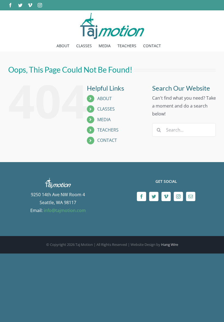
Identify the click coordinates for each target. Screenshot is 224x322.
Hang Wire (169, 244)
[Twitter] (153, 196)
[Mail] (190, 196)
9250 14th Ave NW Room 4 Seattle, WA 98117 (58, 198)
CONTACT (107, 140)
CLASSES (106, 109)
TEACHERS (108, 130)
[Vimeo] (166, 196)
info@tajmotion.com (65, 210)
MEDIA (104, 120)
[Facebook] (141, 196)
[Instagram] (178, 196)
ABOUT (104, 99)
